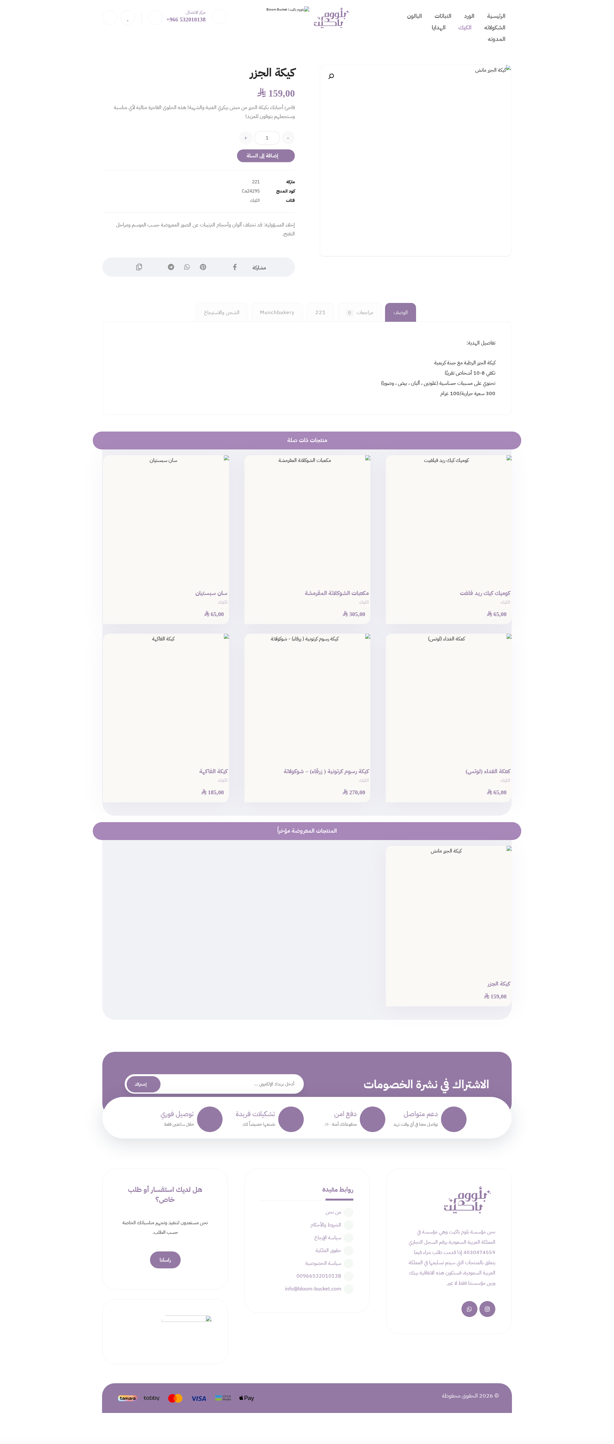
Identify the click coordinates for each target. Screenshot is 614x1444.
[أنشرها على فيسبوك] (235, 267)
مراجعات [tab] (360, 312)
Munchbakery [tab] (277, 312)
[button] (331, 76)
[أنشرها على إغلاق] (219, 267)
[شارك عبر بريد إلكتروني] (155, 267)
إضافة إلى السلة (262, 155)
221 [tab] (320, 312)
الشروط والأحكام (326, 1225)
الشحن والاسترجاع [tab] (222, 312)
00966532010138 (318, 1276)
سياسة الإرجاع (327, 1238)
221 (256, 181)
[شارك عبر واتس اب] (187, 267)
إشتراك (140, 1084)
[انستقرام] (487, 1309)
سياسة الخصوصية (323, 1263)
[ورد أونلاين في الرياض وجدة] (285, 20)
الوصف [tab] (401, 312)
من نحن (333, 1212)
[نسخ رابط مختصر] (139, 267)
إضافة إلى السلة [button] (445, 624)
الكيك (255, 200)
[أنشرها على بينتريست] (203, 267)
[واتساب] (469, 1309)
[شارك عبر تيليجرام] (171, 267)
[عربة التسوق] (155, 17)
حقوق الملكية (328, 1250)
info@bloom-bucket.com (313, 1289)
